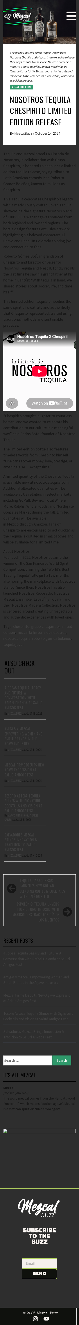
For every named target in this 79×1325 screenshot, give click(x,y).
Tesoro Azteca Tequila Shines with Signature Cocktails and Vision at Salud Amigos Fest (23, 803)
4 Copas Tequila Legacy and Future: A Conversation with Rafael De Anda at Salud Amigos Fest (23, 697)
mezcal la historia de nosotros (41, 632)
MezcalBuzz (23, 133)
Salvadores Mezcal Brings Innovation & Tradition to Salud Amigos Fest (20, 842)
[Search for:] (27, 1060)
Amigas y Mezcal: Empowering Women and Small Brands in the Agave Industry (23, 736)
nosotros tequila (17, 638)
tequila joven (13, 644)
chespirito (21, 626)
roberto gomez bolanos (51, 638)
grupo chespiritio (45, 626)
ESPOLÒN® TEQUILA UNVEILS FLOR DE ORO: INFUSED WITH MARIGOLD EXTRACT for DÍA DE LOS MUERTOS (36, 912)
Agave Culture (21, 87)
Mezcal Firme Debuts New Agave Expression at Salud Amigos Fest (24, 770)
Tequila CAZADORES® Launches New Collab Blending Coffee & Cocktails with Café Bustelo (42, 888)
